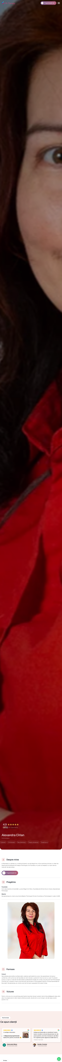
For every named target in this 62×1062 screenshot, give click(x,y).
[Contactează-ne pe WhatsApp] (59, 1059)
